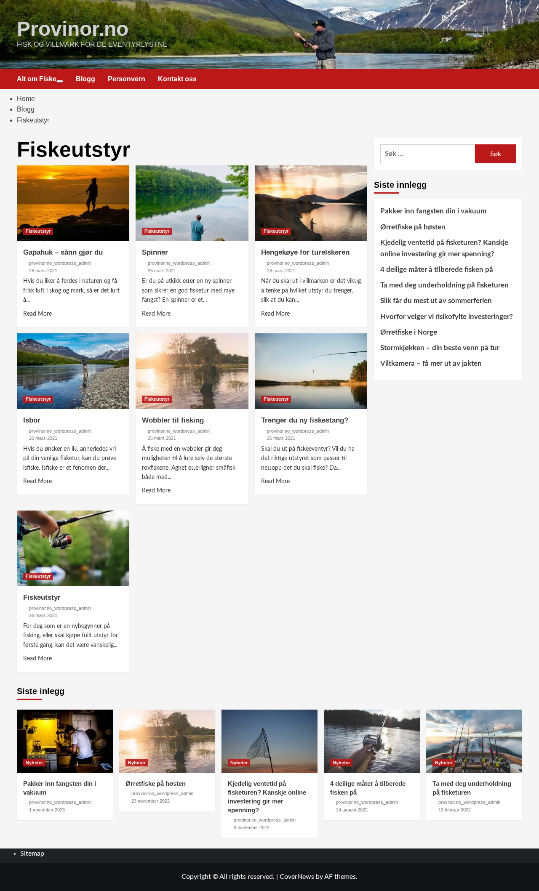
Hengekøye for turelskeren (305, 252)
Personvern (126, 78)
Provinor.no (72, 29)
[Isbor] (73, 371)
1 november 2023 (47, 809)
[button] (517, 80)
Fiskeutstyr (38, 231)
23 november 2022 (150, 800)
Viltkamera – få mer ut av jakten (431, 363)
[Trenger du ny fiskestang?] (311, 371)
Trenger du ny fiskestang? (304, 420)
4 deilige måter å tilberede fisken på (436, 269)
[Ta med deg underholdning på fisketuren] (474, 741)
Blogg (85, 78)
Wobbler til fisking (173, 420)
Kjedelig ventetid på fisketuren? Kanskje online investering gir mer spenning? (444, 248)
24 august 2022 (352, 809)
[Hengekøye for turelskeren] (311, 203)
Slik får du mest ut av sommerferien (436, 301)
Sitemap (32, 853)
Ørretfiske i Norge (408, 332)
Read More (37, 314)
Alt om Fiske (36, 78)
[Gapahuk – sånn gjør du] (73, 203)
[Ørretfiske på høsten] (167, 741)
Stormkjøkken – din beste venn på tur (439, 347)
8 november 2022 (252, 827)
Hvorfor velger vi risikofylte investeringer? (446, 316)
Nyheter (34, 762)
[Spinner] (192, 203)
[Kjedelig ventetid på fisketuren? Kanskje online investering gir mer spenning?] (269, 741)
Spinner (155, 252)
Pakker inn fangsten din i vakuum (433, 211)
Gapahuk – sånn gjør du (63, 252)
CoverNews (297, 876)
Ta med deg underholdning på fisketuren (444, 285)
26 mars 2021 (43, 270)
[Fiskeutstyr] (73, 548)
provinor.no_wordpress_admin (60, 263)
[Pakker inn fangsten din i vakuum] (65, 741)
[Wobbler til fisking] (192, 371)
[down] (59, 81)
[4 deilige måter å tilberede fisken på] (372, 741)
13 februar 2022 (454, 809)
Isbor (31, 420)
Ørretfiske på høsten (413, 227)
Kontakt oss (177, 78)
